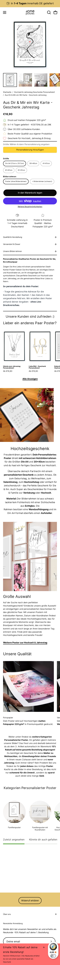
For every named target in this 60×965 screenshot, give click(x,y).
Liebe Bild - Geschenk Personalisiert (37, 367)
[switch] (53, 956)
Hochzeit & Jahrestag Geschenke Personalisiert (34, 92)
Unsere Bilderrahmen (12, 251)
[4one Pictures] (30, 12)
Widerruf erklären (30, 900)
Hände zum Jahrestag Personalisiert (11, 367)
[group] (30, 3)
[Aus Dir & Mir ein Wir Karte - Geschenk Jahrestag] (10, 80)
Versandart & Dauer (11, 244)
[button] (48, 12)
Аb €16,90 (7, 371)
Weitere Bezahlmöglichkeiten (30, 206)
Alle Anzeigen (30, 378)
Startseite (7, 92)
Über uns (7, 914)
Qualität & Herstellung (12, 237)
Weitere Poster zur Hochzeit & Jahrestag (25, 642)
